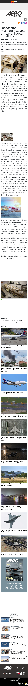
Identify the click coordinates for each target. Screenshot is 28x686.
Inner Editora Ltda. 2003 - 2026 (9, 679)
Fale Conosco (23, 679)
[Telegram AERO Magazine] (23, 23)
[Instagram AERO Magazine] (26, 23)
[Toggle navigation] (3, 23)
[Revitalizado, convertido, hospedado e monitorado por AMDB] (26, 683)
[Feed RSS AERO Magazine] (19, 23)
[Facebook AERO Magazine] (21, 23)
